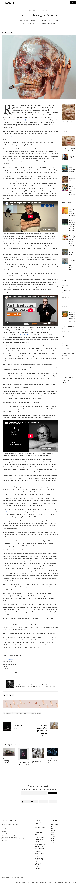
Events (52, 828)
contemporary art (8, 136)
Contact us (23, 882)
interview (15, 713)
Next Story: (41, 730)
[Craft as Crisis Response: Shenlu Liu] (52, 752)
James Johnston (65, 285)
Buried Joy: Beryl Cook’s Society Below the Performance (73, 190)
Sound (52, 840)
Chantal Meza (65, 292)
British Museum (8, 512)
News (52, 832)
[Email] (8, 33)
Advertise (18, 882)
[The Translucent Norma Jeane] (38, 753)
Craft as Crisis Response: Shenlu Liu (52, 760)
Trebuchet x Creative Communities (59, 882)
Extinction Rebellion (27, 335)
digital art (9, 713)
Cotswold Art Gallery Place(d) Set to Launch (39, 833)
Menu (73, 2)
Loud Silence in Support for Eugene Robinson (39, 853)
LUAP (63, 287)
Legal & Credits (43, 882)
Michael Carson (65, 283)
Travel (52, 842)
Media (49, 882)
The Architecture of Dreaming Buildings (8, 760)
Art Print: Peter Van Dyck (71, 252)
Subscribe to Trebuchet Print (33, 882)
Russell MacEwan (66, 290)
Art (47, 10)
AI (4, 713)
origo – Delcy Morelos (67, 336)
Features (53, 830)
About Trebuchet (54, 824)
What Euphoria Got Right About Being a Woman (23, 764)
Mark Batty (64, 280)
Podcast (53, 836)
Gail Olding (64, 295)
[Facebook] (3, 33)
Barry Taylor (32, 10)
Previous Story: (20, 727)
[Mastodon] (5, 33)
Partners (53, 834)
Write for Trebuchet (72, 882)
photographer (23, 713)
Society (52, 838)
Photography (32, 713)
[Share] (11, 33)
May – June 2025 (8, 659)
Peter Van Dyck (65, 297)
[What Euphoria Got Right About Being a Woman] (23, 754)
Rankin (39, 713)
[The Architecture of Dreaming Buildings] (9, 752)
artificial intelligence (21, 120)
